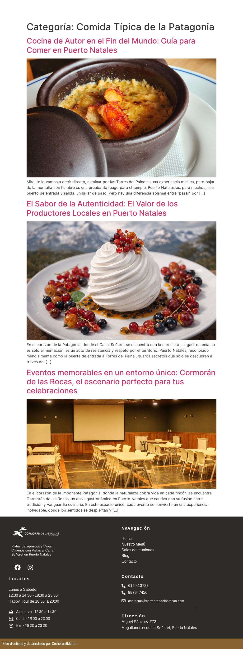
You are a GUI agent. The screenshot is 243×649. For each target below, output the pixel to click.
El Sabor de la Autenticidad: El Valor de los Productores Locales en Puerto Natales (102, 208)
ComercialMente (64, 643)
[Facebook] (17, 567)
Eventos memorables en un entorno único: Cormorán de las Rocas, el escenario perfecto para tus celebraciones (121, 381)
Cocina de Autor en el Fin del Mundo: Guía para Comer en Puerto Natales (111, 45)
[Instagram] (30, 567)
